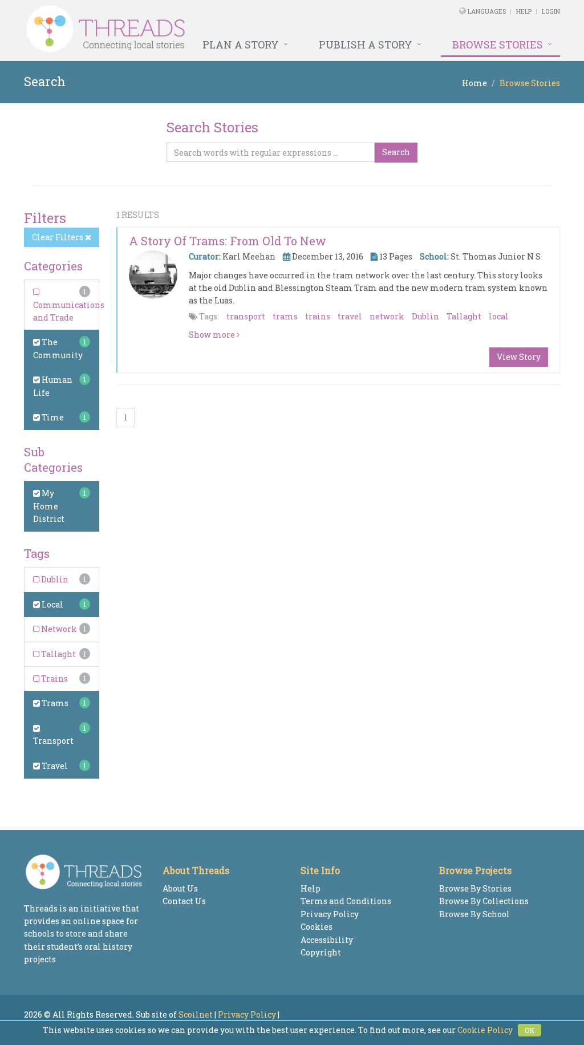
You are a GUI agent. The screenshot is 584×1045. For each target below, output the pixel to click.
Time (52, 417)
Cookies (316, 926)
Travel (54, 765)
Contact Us (184, 901)
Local (51, 604)
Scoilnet (196, 1014)
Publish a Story (365, 44)
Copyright (321, 952)
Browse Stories (497, 44)
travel (350, 316)
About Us (180, 888)
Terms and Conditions (346, 901)
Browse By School (474, 914)
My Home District (48, 506)
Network (58, 628)
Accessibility (327, 939)
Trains (53, 678)
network (387, 316)
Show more (213, 334)
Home (474, 83)
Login (551, 11)
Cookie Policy (485, 1029)
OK (529, 1030)
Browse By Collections (484, 901)
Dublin (53, 579)
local (499, 316)
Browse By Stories (475, 888)
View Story (519, 356)
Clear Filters (58, 237)
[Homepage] (189, 29)
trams (285, 316)
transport (245, 316)
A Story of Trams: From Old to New (227, 240)
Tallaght (57, 654)
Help (524, 11)
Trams (54, 703)
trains (317, 316)
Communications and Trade (68, 311)
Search (396, 152)
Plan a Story (240, 44)
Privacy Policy (330, 914)
